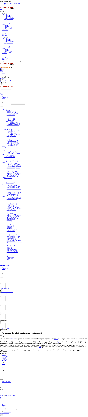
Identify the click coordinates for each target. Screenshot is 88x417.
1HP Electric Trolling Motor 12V (12, 229)
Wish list (3, 74)
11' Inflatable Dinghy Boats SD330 (12, 113)
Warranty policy (5, 359)
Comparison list (4, 97)
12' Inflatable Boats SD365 (11, 115)
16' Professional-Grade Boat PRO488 (13, 127)
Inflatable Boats (2, 395)
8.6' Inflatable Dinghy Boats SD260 (12, 111)
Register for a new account (4, 81)
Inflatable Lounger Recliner (11, 221)
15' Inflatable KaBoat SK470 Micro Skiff (13, 149)
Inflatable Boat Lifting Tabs (11, 219)
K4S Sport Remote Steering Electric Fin (13, 174)
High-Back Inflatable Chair (11, 222)
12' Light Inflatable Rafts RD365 (9, 156)
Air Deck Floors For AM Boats (12, 254)
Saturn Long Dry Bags (10, 226)
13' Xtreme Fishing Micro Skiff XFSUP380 (14, 166)
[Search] (20, 61)
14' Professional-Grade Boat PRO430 (13, 126)
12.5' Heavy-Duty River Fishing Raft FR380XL (12, 160)
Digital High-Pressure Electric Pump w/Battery (14, 242)
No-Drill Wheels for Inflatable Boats (12, 250)
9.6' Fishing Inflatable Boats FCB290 (13, 130)
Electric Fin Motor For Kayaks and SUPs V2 (14, 173)
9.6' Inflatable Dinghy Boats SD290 (12, 112)
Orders (3, 73)
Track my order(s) (3, 77)
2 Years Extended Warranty (4, 288)
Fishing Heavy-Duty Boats (8, 19)
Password (2, 80)
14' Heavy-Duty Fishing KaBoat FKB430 (13, 134)
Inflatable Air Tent (9, 248)
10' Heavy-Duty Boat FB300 (11, 133)
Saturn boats (6, 350)
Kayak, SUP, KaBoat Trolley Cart (12, 251)
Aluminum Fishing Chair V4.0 (11, 238)
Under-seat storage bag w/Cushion (12, 243)
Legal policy (4, 360)
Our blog (3, 366)
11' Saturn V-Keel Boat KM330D (12, 138)
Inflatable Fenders (9, 227)
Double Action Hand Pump (11, 241)
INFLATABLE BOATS (6, 381)
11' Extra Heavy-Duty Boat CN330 (12, 122)
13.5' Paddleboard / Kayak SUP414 (12, 163)
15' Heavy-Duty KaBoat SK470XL (12, 152)
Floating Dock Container (11, 228)
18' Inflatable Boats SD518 (11, 120)
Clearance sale (4, 368)
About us (3, 364)
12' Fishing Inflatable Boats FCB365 (12, 131)
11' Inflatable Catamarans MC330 (9, 182)
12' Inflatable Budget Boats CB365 (12, 142)
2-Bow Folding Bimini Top (11, 245)
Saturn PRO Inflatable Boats (9, 17)
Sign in (1, 78)
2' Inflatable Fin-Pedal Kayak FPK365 (13, 172)
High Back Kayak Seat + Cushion (12, 239)
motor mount (56, 339)
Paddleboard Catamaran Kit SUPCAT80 (13, 186)
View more (9, 259)
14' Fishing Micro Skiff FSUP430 (12, 167)
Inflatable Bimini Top (10, 247)
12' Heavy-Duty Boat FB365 (11, 135)
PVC (40, 347)
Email (1, 79)
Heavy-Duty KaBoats (8, 27)
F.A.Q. (4, 4)
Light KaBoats (6, 25)
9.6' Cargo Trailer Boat (8, 178)
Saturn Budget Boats (7, 22)
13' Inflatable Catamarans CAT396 (10, 181)
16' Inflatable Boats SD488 (11, 119)
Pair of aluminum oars (10, 257)
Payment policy (4, 357)
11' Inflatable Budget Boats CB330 (12, 141)
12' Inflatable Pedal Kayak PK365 (12, 171)
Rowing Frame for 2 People (11, 235)
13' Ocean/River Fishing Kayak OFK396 (13, 168)
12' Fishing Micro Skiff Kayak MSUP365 (13, 164)
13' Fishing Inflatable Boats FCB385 (12, 132)
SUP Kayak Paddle (10, 258)
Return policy (4, 358)
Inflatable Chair (9, 220)
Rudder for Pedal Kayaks (11, 231)
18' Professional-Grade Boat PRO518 (13, 128)
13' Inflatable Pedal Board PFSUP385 (13, 170)
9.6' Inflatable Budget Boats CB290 (12, 140)
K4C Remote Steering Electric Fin (12, 176)
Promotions (4, 367)
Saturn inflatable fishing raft (62, 342)
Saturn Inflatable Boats (8, 15)
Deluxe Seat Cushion (10, 244)
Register (4, 78)
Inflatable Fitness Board (10, 223)
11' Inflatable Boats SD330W (11, 114)
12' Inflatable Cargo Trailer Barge (9, 180)
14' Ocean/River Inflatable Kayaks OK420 (13, 169)
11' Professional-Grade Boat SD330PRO (13, 123)
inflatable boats (12, 338)
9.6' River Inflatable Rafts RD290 (9, 157)
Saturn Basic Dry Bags (10, 225)
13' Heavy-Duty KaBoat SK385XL (12, 151)
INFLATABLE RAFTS (6, 383)
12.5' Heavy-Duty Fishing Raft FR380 (10, 159)
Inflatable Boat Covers (10, 255)
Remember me (3, 84)
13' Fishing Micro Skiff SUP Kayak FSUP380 (14, 165)
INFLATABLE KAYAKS (6, 382)
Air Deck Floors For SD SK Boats (12, 252)
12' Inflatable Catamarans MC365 (9, 183)
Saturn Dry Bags (9, 224)
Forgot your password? (7, 80)
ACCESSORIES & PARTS (7, 385)
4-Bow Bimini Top (10, 246)
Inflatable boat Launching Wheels (12, 249)
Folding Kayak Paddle (10, 256)
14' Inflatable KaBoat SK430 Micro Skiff (13, 148)
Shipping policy (5, 356)
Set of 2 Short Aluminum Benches (12, 234)
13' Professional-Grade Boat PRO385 (13, 125)
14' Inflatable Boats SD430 (11, 117)
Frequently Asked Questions (10, 395)
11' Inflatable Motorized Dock (9, 155)
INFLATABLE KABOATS (7, 384)
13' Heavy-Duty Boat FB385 (11, 136)
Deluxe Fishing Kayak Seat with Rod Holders (14, 240)
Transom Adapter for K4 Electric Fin (12, 175)
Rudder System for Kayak (11, 230)
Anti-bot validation (3, 82)
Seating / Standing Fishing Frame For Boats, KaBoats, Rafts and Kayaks (18, 233)
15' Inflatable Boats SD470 (11, 118)
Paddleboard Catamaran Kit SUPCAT (13, 187)
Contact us (4, 355)
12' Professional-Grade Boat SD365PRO (13, 124)
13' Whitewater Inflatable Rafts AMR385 (11, 161)
